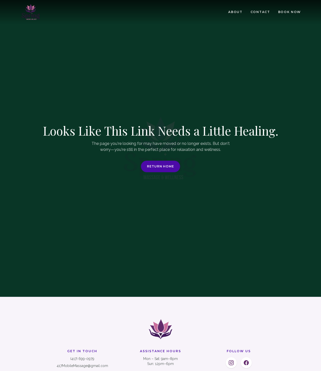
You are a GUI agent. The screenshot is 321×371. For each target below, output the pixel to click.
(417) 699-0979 (82, 359)
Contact (260, 12)
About (235, 12)
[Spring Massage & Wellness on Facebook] (246, 362)
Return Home (160, 166)
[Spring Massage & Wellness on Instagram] (231, 362)
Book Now (289, 12)
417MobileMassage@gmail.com (82, 366)
